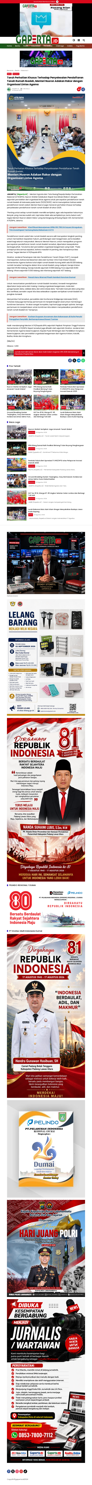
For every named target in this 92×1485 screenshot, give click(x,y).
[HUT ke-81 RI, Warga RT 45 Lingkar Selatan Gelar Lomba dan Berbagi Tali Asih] (46, 402)
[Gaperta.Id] (37, 40)
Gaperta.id (22, 194)
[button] (73, 40)
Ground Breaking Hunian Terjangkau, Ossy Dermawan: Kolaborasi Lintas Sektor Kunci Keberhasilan (19, 414)
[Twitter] (74, 360)
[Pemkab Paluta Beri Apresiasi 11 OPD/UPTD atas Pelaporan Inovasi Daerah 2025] (72, 377)
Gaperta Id (15, 88)
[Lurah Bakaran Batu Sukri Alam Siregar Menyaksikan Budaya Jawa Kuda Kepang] (72, 402)
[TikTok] (25, 1471)
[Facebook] (70, 360)
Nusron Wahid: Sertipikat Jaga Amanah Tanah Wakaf (19, 388)
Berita (9, 74)
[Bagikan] (83, 89)
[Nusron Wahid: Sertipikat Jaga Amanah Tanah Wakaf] (19, 377)
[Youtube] (21, 1471)
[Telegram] (79, 360)
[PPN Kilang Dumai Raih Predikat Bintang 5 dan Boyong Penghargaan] (46, 377)
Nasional (16, 74)
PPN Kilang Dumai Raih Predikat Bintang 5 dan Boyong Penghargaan (43, 389)
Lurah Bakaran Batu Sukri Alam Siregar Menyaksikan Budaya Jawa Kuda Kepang (71, 414)
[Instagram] (17, 1471)
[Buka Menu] (78, 40)
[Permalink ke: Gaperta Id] (9, 89)
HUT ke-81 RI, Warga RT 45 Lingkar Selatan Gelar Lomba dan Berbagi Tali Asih (45, 414)
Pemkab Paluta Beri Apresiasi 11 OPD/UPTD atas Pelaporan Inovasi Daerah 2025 (72, 389)
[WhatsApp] (83, 360)
